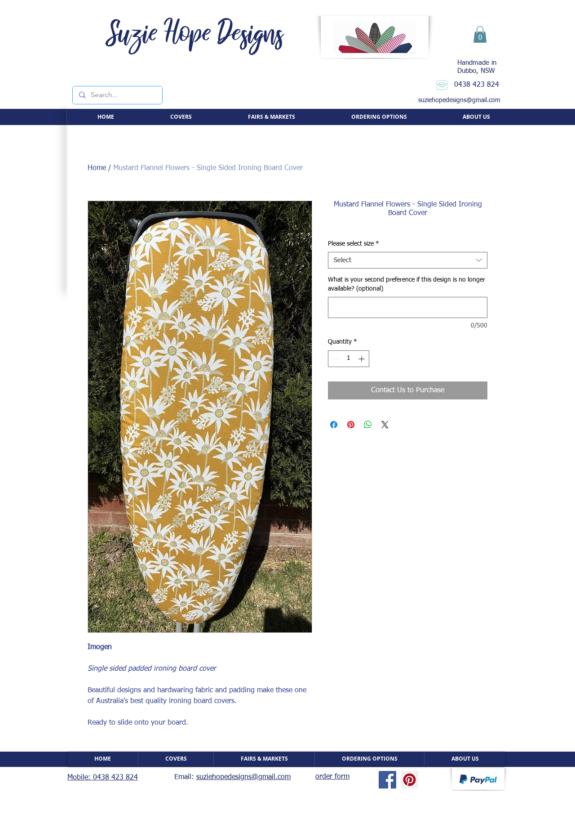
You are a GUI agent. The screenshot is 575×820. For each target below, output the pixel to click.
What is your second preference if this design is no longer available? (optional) (406, 284)
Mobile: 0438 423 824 (102, 777)
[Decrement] (335, 359)
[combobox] (407, 260)
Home (97, 168)
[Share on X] (385, 424)
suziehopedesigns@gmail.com (459, 100)
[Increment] (362, 359)
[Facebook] (387, 780)
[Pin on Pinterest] (350, 424)
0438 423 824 (476, 85)
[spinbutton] (349, 359)
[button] (480, 34)
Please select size (353, 244)
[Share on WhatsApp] (368, 424)
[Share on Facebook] (333, 424)
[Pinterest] (409, 780)
